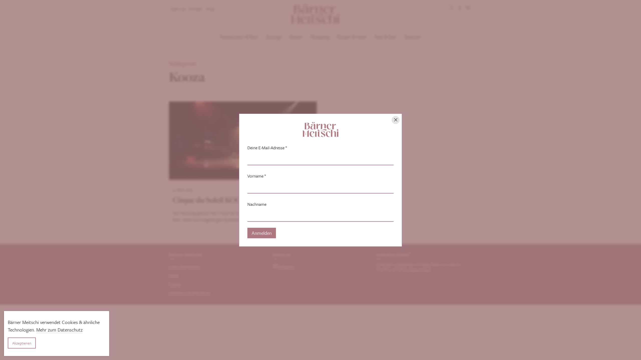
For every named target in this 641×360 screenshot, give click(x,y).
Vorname (256, 176)
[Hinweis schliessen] (396, 120)
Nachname (256, 204)
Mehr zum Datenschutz (59, 329)
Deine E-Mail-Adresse (267, 148)
